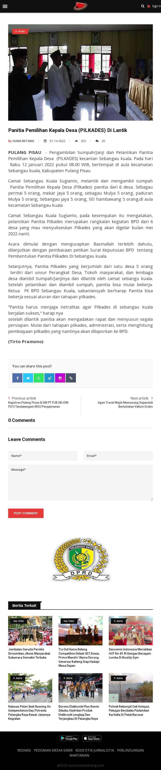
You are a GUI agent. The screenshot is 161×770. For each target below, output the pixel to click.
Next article (125, 402)
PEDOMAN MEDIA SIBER (53, 750)
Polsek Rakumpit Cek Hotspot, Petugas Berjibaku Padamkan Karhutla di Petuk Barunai (129, 710)
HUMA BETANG (21, 141)
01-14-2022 (57, 141)
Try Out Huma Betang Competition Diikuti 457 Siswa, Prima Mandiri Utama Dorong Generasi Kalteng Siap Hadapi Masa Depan (78, 657)
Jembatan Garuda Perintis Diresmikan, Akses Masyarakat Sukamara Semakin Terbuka (29, 653)
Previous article (38, 402)
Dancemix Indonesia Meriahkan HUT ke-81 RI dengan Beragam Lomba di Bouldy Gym (130, 653)
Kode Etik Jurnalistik (94, 750)
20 (103, 141)
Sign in (156, 6)
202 (83, 141)
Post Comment (26, 513)
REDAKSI (24, 750)
